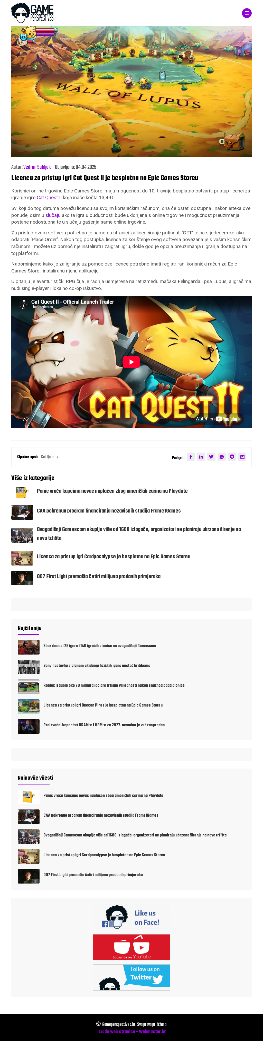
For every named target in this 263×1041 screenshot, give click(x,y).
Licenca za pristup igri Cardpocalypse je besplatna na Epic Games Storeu (113, 557)
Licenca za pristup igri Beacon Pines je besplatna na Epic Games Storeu (103, 705)
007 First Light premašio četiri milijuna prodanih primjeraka (99, 576)
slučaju (53, 215)
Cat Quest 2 (49, 457)
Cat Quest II (49, 197)
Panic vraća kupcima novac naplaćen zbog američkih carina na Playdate (112, 491)
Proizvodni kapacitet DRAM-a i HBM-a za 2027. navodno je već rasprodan (104, 725)
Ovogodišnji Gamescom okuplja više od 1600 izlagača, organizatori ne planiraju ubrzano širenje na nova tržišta (135, 835)
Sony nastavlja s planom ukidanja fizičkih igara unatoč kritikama (96, 666)
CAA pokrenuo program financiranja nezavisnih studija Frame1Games (109, 511)
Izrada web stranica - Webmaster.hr (131, 1032)
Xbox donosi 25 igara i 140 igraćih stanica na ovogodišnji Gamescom (99, 646)
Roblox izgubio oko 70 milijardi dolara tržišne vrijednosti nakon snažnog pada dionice (114, 685)
